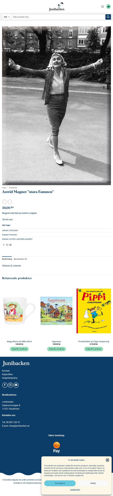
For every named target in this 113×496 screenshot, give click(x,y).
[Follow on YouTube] (16, 385)
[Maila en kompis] (7, 245)
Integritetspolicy (10, 378)
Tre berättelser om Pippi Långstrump (93, 341)
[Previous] (2, 319)
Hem (4, 188)
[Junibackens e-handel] (56, 6)
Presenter (13, 188)
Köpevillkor (7, 374)
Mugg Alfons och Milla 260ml (19, 341)
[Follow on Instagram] (10, 385)
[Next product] (4, 201)
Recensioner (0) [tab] (20, 259)
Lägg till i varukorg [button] (19, 349)
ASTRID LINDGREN (17, 239)
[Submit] (108, 17)
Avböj (93, 483)
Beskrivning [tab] (7, 259)
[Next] (111, 319)
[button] (107, 460)
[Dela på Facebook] (4, 245)
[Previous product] (10, 201)
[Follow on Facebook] (4, 385)
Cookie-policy (75, 490)
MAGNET (29, 239)
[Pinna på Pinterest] (10, 245)
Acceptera (60, 483)
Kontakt (6, 370)
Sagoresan (56, 341)
